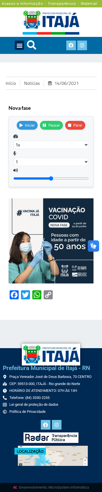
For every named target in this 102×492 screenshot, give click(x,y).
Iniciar (30, 125)
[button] (19, 45)
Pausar (54, 125)
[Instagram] (82, 45)
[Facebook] (71, 45)
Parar (77, 125)
